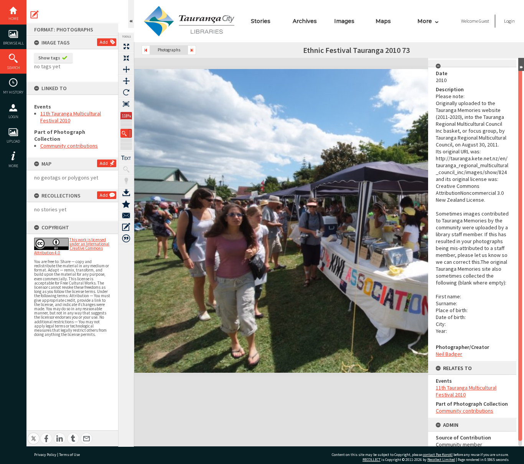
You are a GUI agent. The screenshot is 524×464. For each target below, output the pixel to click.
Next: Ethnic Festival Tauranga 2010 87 (192, 50)
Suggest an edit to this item (34, 14)
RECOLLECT (372, 459)
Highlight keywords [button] (126, 181)
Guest (484, 21)
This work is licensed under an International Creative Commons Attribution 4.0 (71, 246)
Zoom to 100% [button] (126, 104)
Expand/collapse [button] (521, 64)
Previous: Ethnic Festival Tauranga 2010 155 (146, 50)
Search (13, 67)
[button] (126, 133)
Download (126, 192)
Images (344, 21)
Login (13, 116)
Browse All (13, 43)
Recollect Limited (441, 459)
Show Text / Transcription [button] (126, 158)
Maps (383, 21)
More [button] (13, 165)
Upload (13, 141)
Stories (260, 21)
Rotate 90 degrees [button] (126, 92)
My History (13, 92)
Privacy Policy (45, 454)
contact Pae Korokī (438, 454)
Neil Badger (449, 353)
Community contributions (69, 145)
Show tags (49, 58)
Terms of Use (69, 454)
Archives (305, 21)
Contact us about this (126, 215)
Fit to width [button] (126, 69)
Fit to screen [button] (126, 58)
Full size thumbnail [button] (126, 46)
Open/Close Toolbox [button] (131, 14)
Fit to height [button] (126, 81)
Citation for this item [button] (126, 238)
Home (13, 18)
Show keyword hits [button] (126, 169)
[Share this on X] (34, 434)
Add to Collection (126, 204)
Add (104, 42)
